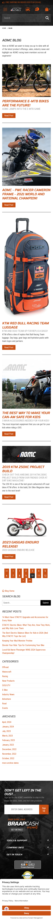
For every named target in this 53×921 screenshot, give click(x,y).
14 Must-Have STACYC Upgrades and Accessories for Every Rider (25, 619)
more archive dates (10, 763)
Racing (5, 676)
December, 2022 (9, 749)
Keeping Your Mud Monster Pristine (17, 640)
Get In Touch (14, 854)
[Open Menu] (5, 10)
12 (45, 575)
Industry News (8, 694)
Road (4, 703)
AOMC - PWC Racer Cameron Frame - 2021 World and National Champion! (26, 194)
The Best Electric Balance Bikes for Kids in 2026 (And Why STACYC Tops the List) (25, 634)
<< (7, 571)
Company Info (15, 847)
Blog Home (9, 591)
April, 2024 (6, 722)
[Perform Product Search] (47, 18)
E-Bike (5, 690)
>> (30, 580)
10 (32, 575)
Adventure (6, 699)
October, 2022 (8, 758)
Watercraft (6, 671)
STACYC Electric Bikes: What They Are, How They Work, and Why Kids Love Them (26, 627)
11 (39, 575)
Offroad (5, 667)
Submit (46, 602)
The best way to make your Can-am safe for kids (26, 415)
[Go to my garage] (28, 9)
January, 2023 (8, 744)
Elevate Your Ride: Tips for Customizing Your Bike (23, 645)
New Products (8, 681)
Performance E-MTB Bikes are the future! (25, 103)
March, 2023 (7, 735)
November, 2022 (9, 754)
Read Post (8, 115)
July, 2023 (6, 731)
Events (5, 708)
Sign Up (44, 809)
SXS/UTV (6, 685)
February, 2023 (8, 740)
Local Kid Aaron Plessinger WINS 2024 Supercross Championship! (24, 651)
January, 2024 (8, 726)
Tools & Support (17, 840)
